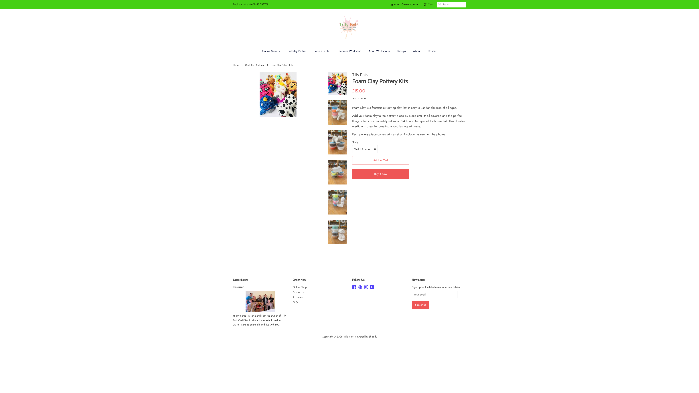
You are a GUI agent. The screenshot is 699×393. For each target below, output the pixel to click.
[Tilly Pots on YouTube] (372, 288)
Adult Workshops (379, 51)
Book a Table (321, 51)
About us (298, 297)
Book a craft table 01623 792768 (250, 4)
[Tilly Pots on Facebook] (354, 288)
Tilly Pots (349, 336)
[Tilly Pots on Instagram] (366, 288)
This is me (238, 287)
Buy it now (380, 174)
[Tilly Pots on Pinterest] (360, 288)
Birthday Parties (297, 51)
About (416, 51)
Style (355, 142)
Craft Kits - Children (254, 65)
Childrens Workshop (349, 51)
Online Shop (300, 287)
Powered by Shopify (366, 336)
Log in (392, 4)
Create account (410, 4)
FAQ (295, 302)
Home (236, 65)
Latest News (240, 279)
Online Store (270, 51)
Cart (430, 4)
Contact (432, 51)
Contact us (298, 292)
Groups (401, 51)
